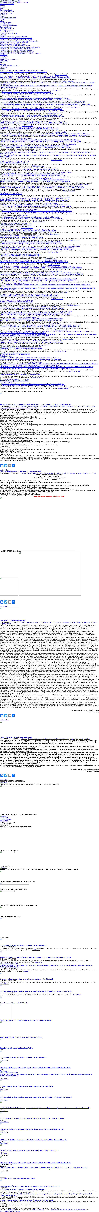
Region (2, 19)
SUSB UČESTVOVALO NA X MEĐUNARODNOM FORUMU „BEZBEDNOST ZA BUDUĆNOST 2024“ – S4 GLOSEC (41, 326)
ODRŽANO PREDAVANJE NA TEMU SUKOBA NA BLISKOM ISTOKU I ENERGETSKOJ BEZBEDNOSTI (37, 249)
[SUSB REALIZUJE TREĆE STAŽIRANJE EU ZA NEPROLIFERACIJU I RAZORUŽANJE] (30, 306)
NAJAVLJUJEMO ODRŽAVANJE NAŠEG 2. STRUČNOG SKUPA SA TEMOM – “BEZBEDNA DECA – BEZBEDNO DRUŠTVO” (45, 135)
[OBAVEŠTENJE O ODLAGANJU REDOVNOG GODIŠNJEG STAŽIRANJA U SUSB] (29, 127)
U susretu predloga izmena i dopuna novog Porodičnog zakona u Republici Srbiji (26, 93)
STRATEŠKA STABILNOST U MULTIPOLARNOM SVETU (21, 1037)
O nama (2, 7)
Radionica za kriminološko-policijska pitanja (13, 36)
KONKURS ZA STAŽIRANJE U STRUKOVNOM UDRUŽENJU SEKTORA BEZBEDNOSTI (32, 320)
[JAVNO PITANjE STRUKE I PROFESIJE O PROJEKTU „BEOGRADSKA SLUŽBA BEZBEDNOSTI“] (34, 180)
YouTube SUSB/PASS (7, 4)
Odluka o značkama (6, 10)
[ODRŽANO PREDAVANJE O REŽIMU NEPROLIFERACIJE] (21, 235)
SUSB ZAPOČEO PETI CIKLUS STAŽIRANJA (16, 302)
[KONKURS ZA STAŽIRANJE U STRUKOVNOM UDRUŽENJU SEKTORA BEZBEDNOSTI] (31, 319)
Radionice (3, 35)
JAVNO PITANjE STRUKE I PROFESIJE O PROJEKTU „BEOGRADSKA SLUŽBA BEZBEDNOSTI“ (35, 181)
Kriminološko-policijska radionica (38, 406)
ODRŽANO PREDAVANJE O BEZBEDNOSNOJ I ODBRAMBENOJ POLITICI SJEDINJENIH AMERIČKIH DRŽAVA (41, 268)
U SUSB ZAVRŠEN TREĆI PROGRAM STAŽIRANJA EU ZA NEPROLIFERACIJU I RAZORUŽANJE (36, 206)
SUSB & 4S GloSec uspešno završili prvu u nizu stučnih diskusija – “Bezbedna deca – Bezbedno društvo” (34, 200)
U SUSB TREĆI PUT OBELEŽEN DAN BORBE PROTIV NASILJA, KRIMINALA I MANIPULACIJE (35, 147)
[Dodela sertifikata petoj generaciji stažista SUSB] (15, 223)
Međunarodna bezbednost (8, 18)
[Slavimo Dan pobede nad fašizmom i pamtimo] (15, 353)
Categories (3, 1205)
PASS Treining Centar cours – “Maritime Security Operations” (20, 374)
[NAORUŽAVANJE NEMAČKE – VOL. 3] (14, 161)
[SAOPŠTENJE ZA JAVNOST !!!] (11, 192)
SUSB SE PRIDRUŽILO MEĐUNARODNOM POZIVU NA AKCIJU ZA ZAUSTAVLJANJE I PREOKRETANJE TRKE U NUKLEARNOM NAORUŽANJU (48, 156)
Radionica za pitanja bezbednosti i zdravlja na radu (15, 45)
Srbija (2, 21)
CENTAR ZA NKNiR (7, 28)
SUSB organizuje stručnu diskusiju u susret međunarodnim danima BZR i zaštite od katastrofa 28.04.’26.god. (36, 99)
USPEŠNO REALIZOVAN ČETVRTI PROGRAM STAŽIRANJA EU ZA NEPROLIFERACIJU (32, 175)
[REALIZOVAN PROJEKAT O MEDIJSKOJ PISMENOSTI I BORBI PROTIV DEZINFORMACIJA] (33, 260)
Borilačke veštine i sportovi (8, 33)
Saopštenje (30, 408)
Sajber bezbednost (5, 22)
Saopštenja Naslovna (6, 408)
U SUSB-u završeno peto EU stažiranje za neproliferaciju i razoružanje (23, 72)
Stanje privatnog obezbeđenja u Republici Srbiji (16, 737)
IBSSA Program (5, 31)
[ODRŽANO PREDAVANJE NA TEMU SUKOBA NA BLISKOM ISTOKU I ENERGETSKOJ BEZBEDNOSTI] (37, 248)
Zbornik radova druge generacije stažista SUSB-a (16, 1048)
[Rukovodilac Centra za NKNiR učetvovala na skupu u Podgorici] (20, 347)
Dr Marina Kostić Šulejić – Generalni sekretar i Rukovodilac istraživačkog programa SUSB (30, 1186)
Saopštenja (3, 14)
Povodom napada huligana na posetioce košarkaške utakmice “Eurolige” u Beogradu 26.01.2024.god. (33, 385)
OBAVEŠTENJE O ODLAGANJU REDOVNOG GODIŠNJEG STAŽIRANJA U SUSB (29, 129)
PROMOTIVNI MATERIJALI (9, 65)
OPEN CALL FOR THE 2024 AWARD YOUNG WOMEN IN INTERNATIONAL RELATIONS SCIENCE (36, 314)
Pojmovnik (3, 67)
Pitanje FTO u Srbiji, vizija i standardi (12, 620)
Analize (2, 16)
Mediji (2, 62)
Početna (2, 5)
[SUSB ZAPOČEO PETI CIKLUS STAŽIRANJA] (16, 300)
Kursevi (30, 473)
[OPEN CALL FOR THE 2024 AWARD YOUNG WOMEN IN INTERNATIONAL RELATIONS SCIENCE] (35, 313)
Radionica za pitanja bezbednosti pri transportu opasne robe (18, 48)
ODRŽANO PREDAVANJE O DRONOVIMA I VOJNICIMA (20, 255)
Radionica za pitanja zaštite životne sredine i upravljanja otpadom (20, 47)
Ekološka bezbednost (6, 24)
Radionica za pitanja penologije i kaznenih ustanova (16, 50)
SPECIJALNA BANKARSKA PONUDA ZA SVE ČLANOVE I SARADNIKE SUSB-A (29, 296)
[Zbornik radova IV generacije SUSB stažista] (14, 379)
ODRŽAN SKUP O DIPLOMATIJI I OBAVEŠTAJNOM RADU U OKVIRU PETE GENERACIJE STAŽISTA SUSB (39, 280)
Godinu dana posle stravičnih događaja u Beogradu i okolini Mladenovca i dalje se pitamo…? (30, 359)
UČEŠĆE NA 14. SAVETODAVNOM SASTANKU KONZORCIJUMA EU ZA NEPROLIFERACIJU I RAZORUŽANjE (40, 141)
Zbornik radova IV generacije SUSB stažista (14, 381)
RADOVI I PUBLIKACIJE (8, 59)
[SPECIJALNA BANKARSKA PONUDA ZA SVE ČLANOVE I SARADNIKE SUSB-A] (29, 294)
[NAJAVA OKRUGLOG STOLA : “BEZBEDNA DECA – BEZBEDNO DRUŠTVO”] (28, 229)
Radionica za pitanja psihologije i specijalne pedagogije (17, 52)
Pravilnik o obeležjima (7, 11)
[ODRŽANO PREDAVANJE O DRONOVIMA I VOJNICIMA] (20, 254)
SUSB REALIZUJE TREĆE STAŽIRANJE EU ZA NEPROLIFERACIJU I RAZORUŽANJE (32, 308)
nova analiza (30, 622)
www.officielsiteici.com (36, 1209)
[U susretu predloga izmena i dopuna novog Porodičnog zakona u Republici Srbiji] (25, 92)
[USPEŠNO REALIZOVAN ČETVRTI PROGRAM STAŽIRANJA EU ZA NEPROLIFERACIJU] (31, 174)
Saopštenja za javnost (20, 408)
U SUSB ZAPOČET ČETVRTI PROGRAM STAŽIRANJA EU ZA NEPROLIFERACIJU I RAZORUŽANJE (37, 212)
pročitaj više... (4, 470)
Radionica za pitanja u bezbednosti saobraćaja (14, 42)
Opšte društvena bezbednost (8, 25)
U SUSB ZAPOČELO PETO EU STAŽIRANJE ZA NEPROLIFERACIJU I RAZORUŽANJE (32, 110)
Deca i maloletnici (5, 27)
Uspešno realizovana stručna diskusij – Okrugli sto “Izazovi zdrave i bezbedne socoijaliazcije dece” (32, 116)
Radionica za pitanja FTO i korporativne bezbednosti (16, 38)
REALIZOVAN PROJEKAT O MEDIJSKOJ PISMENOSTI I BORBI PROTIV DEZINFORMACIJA (34, 262)
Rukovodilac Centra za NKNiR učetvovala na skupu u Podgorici (21, 348)
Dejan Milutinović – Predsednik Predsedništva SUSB (17, 1178)
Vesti (36, 408)
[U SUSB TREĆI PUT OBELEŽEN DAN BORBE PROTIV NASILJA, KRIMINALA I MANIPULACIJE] (34, 146)
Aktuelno (24, 406)
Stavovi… (3, 64)
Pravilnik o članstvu (6, 13)
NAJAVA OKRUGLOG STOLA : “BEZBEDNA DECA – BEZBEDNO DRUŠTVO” (28, 231)
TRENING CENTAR (7, 30)
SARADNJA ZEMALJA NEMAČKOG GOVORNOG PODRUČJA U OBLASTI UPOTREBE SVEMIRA (35, 78)
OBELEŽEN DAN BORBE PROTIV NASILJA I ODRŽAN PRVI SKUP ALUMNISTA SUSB (31, 342)
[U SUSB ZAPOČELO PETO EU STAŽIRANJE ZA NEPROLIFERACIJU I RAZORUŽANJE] (31, 109)
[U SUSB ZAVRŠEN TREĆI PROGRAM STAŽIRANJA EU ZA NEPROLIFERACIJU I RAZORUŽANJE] (35, 204)
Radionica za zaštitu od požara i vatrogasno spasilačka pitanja (18, 41)
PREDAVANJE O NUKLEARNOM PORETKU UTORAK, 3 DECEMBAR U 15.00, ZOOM (31, 243)
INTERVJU (3, 61)
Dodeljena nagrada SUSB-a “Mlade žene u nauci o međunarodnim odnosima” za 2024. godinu (31, 218)
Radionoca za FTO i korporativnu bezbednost (81, 406)
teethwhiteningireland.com (59, 1209)
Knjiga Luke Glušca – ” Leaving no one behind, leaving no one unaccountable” (26, 1020)
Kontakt (2, 69)
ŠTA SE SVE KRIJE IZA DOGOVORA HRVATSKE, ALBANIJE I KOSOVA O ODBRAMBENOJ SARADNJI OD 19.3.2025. (42, 187)
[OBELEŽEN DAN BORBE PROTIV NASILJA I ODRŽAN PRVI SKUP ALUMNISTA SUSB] (31, 340)
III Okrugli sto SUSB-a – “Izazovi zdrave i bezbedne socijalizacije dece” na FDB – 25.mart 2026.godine (33, 123)
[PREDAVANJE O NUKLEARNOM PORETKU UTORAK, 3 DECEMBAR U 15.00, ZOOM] (30, 242)
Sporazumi (3, 58)
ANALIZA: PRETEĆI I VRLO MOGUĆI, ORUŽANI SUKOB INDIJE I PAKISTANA (29, 169)
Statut (1, 8)
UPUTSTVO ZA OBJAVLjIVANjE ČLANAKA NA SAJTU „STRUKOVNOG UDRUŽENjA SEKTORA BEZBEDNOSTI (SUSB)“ (44, 1167)
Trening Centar (87, 473)
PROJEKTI (3, 55)
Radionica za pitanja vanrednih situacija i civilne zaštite (17, 39)
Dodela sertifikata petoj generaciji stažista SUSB (16, 225)
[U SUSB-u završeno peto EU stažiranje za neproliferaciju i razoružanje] (22, 70)
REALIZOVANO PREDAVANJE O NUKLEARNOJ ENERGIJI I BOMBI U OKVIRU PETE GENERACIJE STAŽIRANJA (42, 274)
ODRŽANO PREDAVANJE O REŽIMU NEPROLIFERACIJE (21, 237)
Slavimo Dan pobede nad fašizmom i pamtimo (15, 354)
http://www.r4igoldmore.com (77, 1209)
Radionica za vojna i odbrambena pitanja (12, 44)
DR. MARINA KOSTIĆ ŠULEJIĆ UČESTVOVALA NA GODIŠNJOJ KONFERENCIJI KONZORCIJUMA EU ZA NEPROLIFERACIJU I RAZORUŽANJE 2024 (47, 288)
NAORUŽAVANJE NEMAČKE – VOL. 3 (14, 163)
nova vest (38, 622)
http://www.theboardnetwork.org (10, 1211)
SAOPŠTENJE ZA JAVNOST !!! (11, 194)
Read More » (36, 950)
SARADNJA (4, 56)
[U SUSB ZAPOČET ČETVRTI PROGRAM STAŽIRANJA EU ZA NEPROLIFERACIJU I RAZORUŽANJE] (36, 211)
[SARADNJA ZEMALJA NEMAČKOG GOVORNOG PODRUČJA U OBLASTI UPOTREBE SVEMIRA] (35, 76)
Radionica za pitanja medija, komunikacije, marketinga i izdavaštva (20, 53)
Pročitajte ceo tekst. (61, 75)
